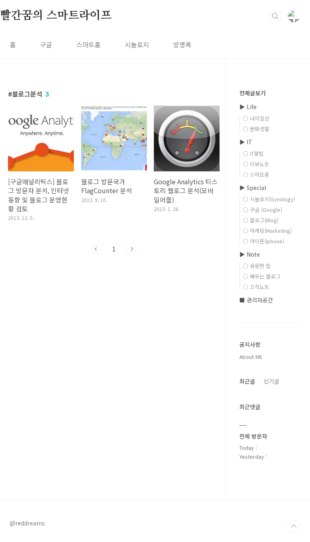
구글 (46, 44)
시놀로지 (137, 44)
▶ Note (249, 254)
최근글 (247, 381)
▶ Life (248, 107)
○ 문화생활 (256, 129)
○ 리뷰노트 (256, 164)
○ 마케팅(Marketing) (267, 230)
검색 (275, 16)
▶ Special (252, 187)
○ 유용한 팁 (257, 266)
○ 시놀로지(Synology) (269, 199)
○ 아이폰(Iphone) (263, 241)
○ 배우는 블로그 (262, 276)
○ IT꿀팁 (253, 153)
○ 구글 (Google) (262, 209)
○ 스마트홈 (256, 174)
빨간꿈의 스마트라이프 (55, 15)
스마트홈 (88, 44)
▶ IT (245, 142)
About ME (250, 357)
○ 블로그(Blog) (261, 220)
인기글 (271, 381)
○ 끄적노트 (256, 287)
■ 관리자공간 (256, 300)
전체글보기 (252, 93)
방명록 (182, 44)
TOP (293, 526)
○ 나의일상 (256, 118)
